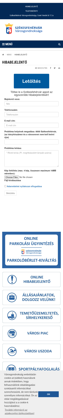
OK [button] (48, 394)
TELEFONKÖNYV (31, 11)
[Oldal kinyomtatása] (59, 68)
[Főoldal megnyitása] (24, 29)
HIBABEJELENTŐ (31, 6)
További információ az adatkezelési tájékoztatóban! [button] (19, 412)
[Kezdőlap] (3, 55)
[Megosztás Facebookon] (50, 68)
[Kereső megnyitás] (59, 44)
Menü (8, 44)
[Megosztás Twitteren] (55, 68)
